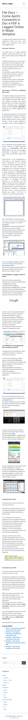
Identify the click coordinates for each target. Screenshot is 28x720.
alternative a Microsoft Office (10, 221)
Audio (5, 690)
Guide (4, 675)
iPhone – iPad (7, 680)
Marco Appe (7, 3)
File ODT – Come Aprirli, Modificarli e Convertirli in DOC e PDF (16, 642)
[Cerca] (24, 663)
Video (5, 697)
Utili (4, 695)
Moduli (4, 685)
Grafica (5, 692)
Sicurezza (6, 682)
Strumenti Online (7, 699)
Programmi (5, 687)
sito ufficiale (13, 107)
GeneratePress (13, 717)
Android (5, 678)
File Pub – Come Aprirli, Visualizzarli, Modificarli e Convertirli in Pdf (14, 633)
